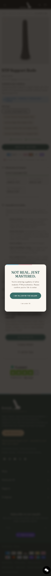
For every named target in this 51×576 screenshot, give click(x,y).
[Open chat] (47, 570)
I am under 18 (25, 303)
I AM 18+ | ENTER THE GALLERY (25, 296)
